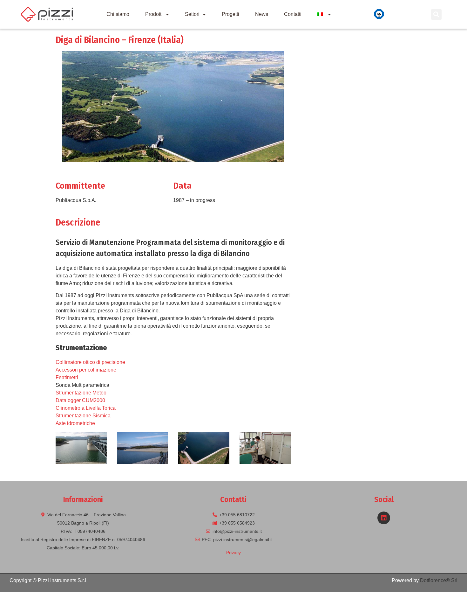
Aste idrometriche (75, 423)
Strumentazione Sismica (83, 415)
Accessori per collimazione (86, 370)
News (261, 14)
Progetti (230, 14)
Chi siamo (117, 14)
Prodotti (154, 14)
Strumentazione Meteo (81, 392)
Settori (192, 14)
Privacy (233, 552)
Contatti (292, 14)
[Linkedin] (383, 518)
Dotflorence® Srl (438, 580)
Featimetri (67, 377)
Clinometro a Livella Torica (86, 408)
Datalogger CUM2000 (80, 400)
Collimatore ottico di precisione (90, 362)
